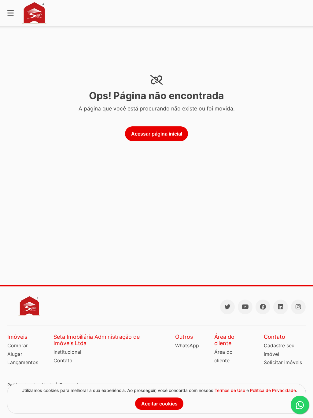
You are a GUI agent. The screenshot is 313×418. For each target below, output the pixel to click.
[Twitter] (227, 307)
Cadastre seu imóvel (279, 349)
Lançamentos (22, 362)
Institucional (67, 352)
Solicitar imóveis (283, 362)
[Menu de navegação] (10, 13)
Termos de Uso (230, 390)
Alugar (14, 354)
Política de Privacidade (273, 390)
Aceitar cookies (159, 404)
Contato (62, 360)
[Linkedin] (280, 307)
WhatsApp (187, 345)
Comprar (17, 345)
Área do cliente (223, 356)
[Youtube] (245, 307)
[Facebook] (263, 307)
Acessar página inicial (156, 134)
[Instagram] (298, 307)
